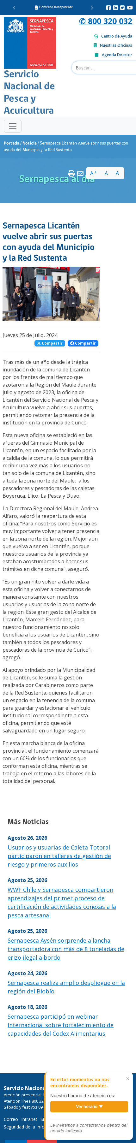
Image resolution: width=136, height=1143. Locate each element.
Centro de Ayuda (116, 36)
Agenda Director (117, 54)
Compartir (52, 343)
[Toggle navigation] (13, 126)
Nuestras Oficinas (116, 45)
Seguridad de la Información (32, 1127)
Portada (11, 143)
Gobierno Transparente (56, 7)
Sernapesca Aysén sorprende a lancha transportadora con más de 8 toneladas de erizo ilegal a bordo (66, 949)
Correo (11, 1119)
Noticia (29, 143)
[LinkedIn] (115, 7)
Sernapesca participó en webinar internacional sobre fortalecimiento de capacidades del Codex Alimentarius (61, 1025)
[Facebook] (108, 7)
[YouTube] (130, 7)
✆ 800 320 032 (105, 20)
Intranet (29, 1119)
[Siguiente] (92, 7)
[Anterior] (14, 7)
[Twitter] (122, 7)
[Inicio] (30, 42)
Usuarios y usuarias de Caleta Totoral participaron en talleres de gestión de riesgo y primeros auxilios (59, 856)
